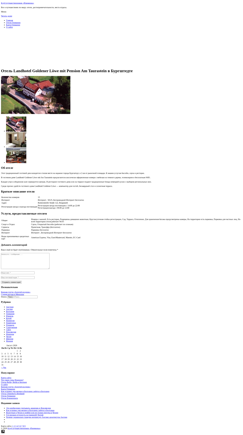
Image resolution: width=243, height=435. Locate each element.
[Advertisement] (77, 48)
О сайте (9, 27)
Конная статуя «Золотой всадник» (16, 292)
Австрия (9, 307)
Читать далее (6, 16)
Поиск (4, 297)
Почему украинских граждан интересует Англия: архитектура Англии (36, 417)
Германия (10, 314)
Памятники (11, 323)
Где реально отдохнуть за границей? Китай (24, 415)
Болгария (10, 311)
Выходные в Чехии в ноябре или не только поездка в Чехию (32, 413)
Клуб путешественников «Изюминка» (17, 3)
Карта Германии (13, 25)
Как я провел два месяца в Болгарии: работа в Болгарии (30, 410)
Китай (9, 318)
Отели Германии (13, 23)
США (8, 330)
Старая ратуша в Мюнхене (12, 294)
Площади (10, 325)
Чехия (8, 336)
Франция (10, 334)
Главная (9, 20)
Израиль (9, 316)
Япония (9, 341)
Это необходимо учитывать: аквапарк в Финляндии (28, 408)
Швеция (9, 339)
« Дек (3, 367)
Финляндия (11, 332)
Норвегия (10, 321)
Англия (9, 309)
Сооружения (11, 327)
